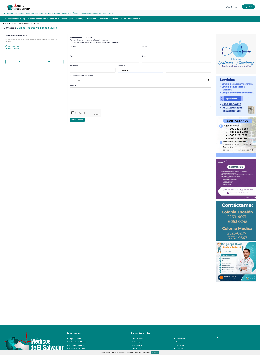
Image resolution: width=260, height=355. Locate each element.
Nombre (73, 46)
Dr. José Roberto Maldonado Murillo (19, 23)
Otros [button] (111, 13)
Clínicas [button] (114, 19)
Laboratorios (66, 13)
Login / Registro (75, 339)
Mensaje (73, 85)
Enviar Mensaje (77, 120)
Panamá (179, 342)
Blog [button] (104, 13)
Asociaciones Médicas (15, 13)
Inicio (4, 23)
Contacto (35, 23)
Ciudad (145, 56)
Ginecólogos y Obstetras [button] (85, 19)
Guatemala (180, 339)
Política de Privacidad (77, 348)
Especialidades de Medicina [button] (34, 19)
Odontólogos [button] (66, 19)
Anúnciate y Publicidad (77, 342)
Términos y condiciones (78, 345)
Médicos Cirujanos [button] (12, 19)
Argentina (179, 348)
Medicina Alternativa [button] (130, 19)
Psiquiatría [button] (103, 19)
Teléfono (74, 66)
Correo (145, 46)
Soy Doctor (232, 7)
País (72, 56)
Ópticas (76, 13)
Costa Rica (180, 345)
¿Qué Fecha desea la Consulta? (82, 76)
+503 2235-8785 (13, 46)
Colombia (138, 348)
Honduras (138, 345)
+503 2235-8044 (13, 49)
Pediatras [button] (53, 19)
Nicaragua (138, 342)
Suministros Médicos (52, 13)
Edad (168, 66)
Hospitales (30, 13)
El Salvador (138, 339)
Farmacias (39, 13)
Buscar (249, 7)
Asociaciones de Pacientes (91, 13)
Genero (121, 66)
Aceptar (155, 352)
